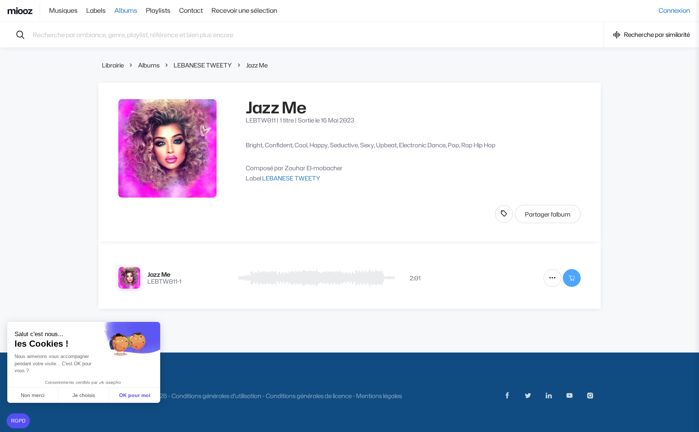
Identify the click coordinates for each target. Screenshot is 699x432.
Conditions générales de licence (309, 396)
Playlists (158, 10)
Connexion (674, 10)
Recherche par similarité (657, 34)
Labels (96, 10)
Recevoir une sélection (244, 10)
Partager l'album (547, 214)
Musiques (63, 10)
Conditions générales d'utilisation (216, 396)
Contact (191, 10)
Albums (125, 10)
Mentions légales (379, 396)
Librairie (113, 65)
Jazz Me (257, 65)
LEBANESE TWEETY (203, 65)
